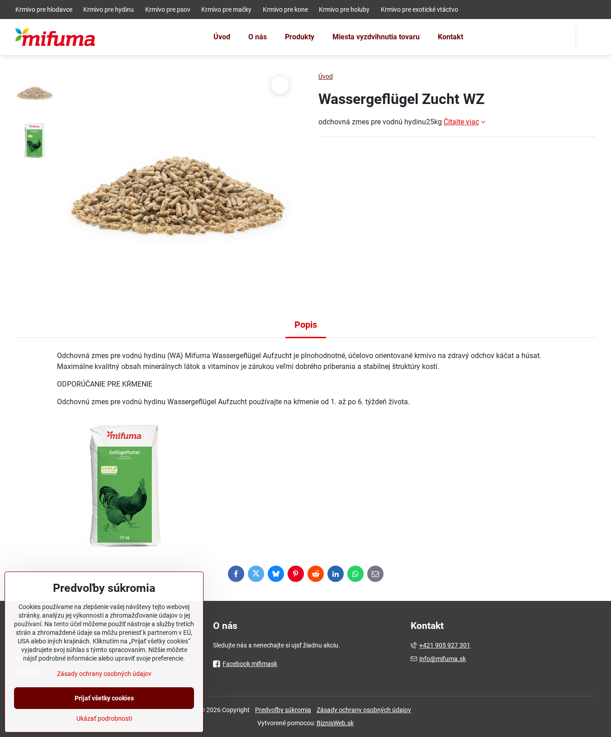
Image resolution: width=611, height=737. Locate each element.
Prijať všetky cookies (104, 698)
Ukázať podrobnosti (104, 718)
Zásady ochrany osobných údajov (364, 709)
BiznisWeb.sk (335, 723)
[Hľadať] (588, 37)
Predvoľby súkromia (283, 709)
